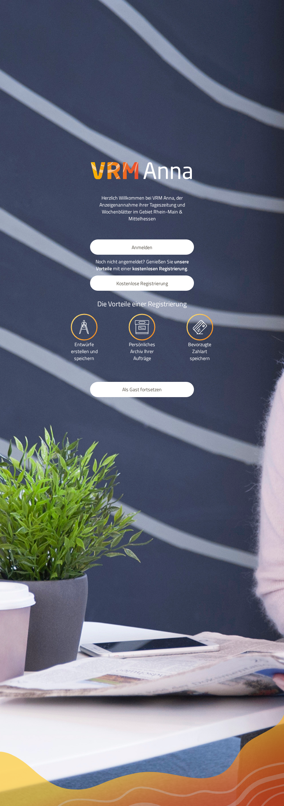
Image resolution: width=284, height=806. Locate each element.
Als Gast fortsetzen (142, 389)
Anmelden (142, 247)
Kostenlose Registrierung (142, 283)
